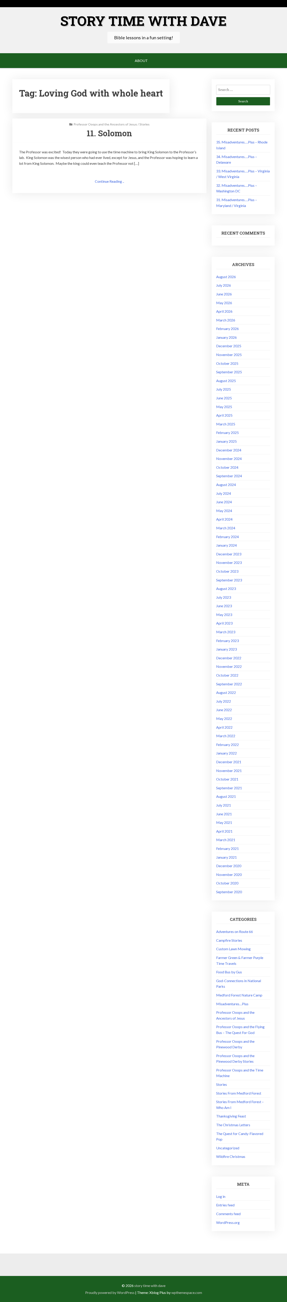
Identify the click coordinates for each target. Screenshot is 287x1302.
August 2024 (226, 484)
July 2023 (223, 597)
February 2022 (227, 744)
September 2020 (229, 892)
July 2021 (223, 805)
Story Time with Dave (143, 20)
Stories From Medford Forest (238, 1093)
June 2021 (224, 814)
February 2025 (227, 432)
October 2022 (227, 675)
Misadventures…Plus (232, 1004)
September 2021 (229, 788)
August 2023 (226, 588)
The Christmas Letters (233, 1125)
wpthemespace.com (186, 1292)
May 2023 (224, 614)
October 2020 (227, 883)
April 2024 (224, 519)
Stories (144, 124)
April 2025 (224, 415)
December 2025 (228, 346)
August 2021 (226, 796)
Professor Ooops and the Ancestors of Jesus (105, 124)
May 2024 (224, 510)
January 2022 (226, 753)
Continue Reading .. (109, 181)
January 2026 (226, 337)
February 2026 (227, 328)
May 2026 (224, 303)
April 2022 (224, 727)
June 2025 (224, 398)
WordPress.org (228, 1222)
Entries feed (225, 1205)
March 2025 (225, 424)
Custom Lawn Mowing (233, 949)
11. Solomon (109, 133)
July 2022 (223, 701)
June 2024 (224, 502)
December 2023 (228, 554)
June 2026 (224, 294)
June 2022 (224, 710)
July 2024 (223, 493)
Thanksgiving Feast (231, 1116)
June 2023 (224, 606)
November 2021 (229, 770)
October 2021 (227, 779)
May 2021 (224, 822)
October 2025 (227, 363)
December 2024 (228, 450)
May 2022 (224, 718)
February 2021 (227, 848)
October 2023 (227, 571)
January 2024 (226, 545)
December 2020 (228, 866)
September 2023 (229, 580)
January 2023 (226, 649)
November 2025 (229, 354)
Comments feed (228, 1214)
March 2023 (225, 632)
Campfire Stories (229, 940)
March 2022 (225, 736)
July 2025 (223, 389)
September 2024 (229, 476)
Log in (220, 1196)
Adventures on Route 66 (234, 931)
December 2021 (228, 762)
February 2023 (227, 640)
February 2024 (227, 536)
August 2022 (226, 692)
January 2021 (226, 857)
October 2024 (227, 467)
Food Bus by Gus (229, 972)
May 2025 (224, 407)
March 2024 (225, 528)
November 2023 (229, 562)
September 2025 (229, 372)
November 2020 (229, 874)
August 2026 (226, 277)
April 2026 (224, 311)
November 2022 (229, 666)
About (141, 60)
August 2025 (226, 380)
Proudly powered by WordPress (110, 1292)
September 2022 (229, 684)
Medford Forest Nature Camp (239, 995)
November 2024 (229, 458)
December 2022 (228, 658)
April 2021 (224, 831)
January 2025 (226, 441)
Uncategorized (227, 1148)
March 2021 (225, 840)
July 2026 (223, 285)
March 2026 (225, 320)
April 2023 (224, 623)
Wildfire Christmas (230, 1156)
